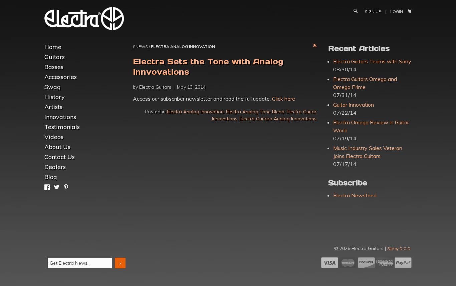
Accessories (60, 77)
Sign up (373, 11)
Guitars (54, 57)
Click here (283, 98)
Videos (53, 137)
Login (396, 11)
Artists (53, 107)
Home (52, 47)
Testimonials (62, 127)
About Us (57, 147)
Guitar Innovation (353, 104)
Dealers (55, 167)
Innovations (60, 117)
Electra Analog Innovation (195, 112)
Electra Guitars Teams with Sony (372, 61)
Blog (50, 177)
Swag (52, 87)
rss (314, 46)
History (54, 97)
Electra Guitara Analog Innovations (278, 119)
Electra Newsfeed (355, 195)
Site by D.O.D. (399, 248)
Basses (53, 67)
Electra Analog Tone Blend (255, 112)
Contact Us (59, 157)
